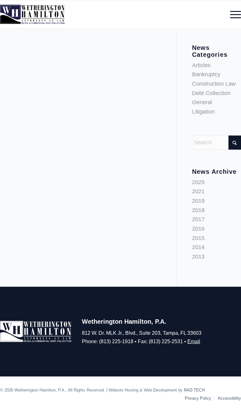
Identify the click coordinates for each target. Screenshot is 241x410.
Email (193, 341)
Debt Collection (211, 93)
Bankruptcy (206, 74)
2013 (198, 256)
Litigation (203, 112)
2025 (198, 182)
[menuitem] (232, 14)
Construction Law (214, 84)
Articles (201, 65)
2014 (198, 247)
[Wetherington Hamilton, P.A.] (33, 14)
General (202, 102)
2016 (198, 229)
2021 (198, 191)
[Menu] (232, 14)
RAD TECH (194, 390)
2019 (198, 201)
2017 (198, 219)
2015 (198, 238)
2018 (198, 210)
